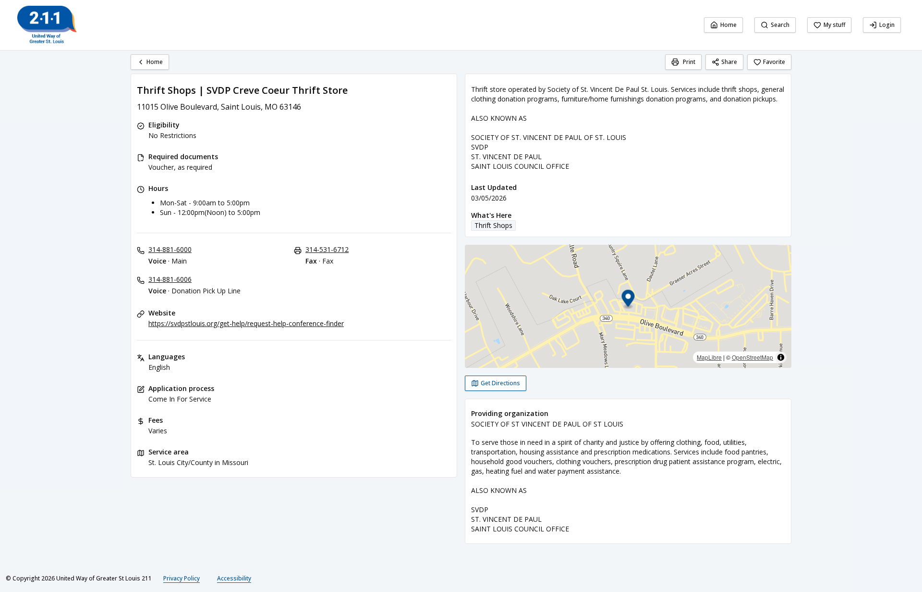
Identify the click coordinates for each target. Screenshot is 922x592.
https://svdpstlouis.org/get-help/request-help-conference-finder (246, 323)
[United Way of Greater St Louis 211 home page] (47, 25)
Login (887, 25)
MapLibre (709, 357)
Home (728, 25)
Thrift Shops (493, 225)
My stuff (834, 25)
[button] (628, 300)
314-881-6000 (170, 249)
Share (729, 62)
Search (780, 25)
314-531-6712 (327, 249)
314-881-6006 (170, 279)
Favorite (774, 62)
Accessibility (234, 578)
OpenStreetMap (752, 357)
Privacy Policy (181, 578)
